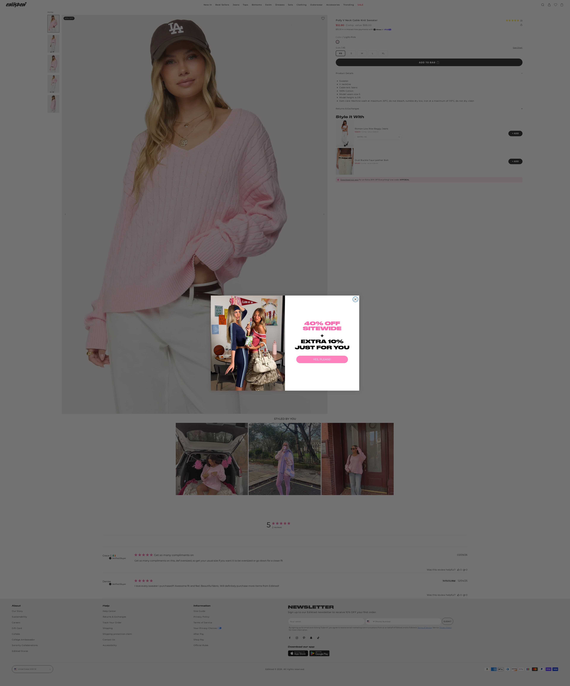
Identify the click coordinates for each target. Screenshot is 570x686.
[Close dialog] (355, 299)
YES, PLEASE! (322, 359)
